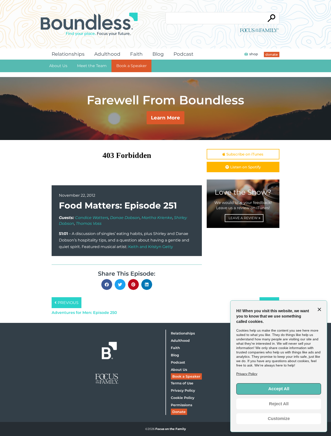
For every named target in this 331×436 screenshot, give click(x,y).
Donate (179, 412)
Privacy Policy (183, 390)
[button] (106, 284)
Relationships (68, 54)
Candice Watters (91, 217)
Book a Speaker (131, 65)
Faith (136, 54)
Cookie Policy (182, 398)
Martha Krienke (157, 217)
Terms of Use (182, 383)
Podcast (183, 54)
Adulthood (107, 54)
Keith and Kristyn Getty (150, 246)
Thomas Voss (89, 223)
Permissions (181, 405)
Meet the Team (92, 65)
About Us (58, 65)
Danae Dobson (125, 217)
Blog (158, 54)
